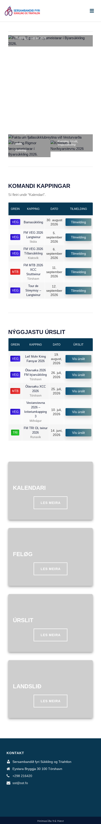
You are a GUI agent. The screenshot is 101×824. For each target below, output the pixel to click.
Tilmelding (78, 222)
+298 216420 (22, 776)
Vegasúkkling (67, 144)
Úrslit (73, 141)
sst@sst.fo (20, 783)
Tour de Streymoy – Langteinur (33, 290)
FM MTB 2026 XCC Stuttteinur (33, 269)
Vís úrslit (78, 359)
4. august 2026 (37, 38)
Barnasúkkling (33, 222)
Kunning (20, 38)
